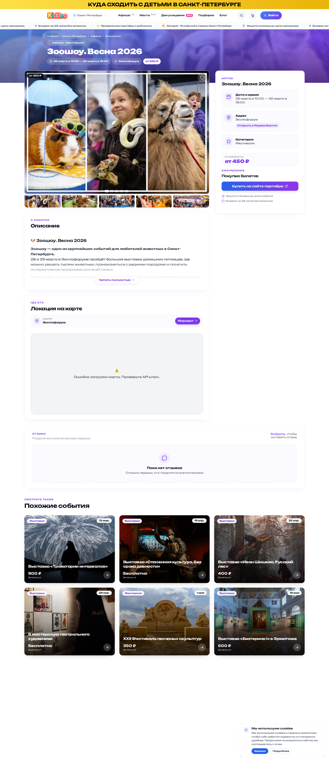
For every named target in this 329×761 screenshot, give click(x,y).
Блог (223, 15)
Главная (52, 36)
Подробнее (281, 751)
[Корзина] (253, 15)
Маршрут (186, 320)
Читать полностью (115, 280)
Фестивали (113, 36)
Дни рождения (176, 15)
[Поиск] (241, 15)
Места (148, 15)
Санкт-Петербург (74, 36)
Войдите (278, 434)
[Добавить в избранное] (202, 77)
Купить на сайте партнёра (257, 186)
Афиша (126, 15)
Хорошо (260, 751)
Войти (273, 15)
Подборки (206, 15)
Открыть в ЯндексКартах (257, 125)
